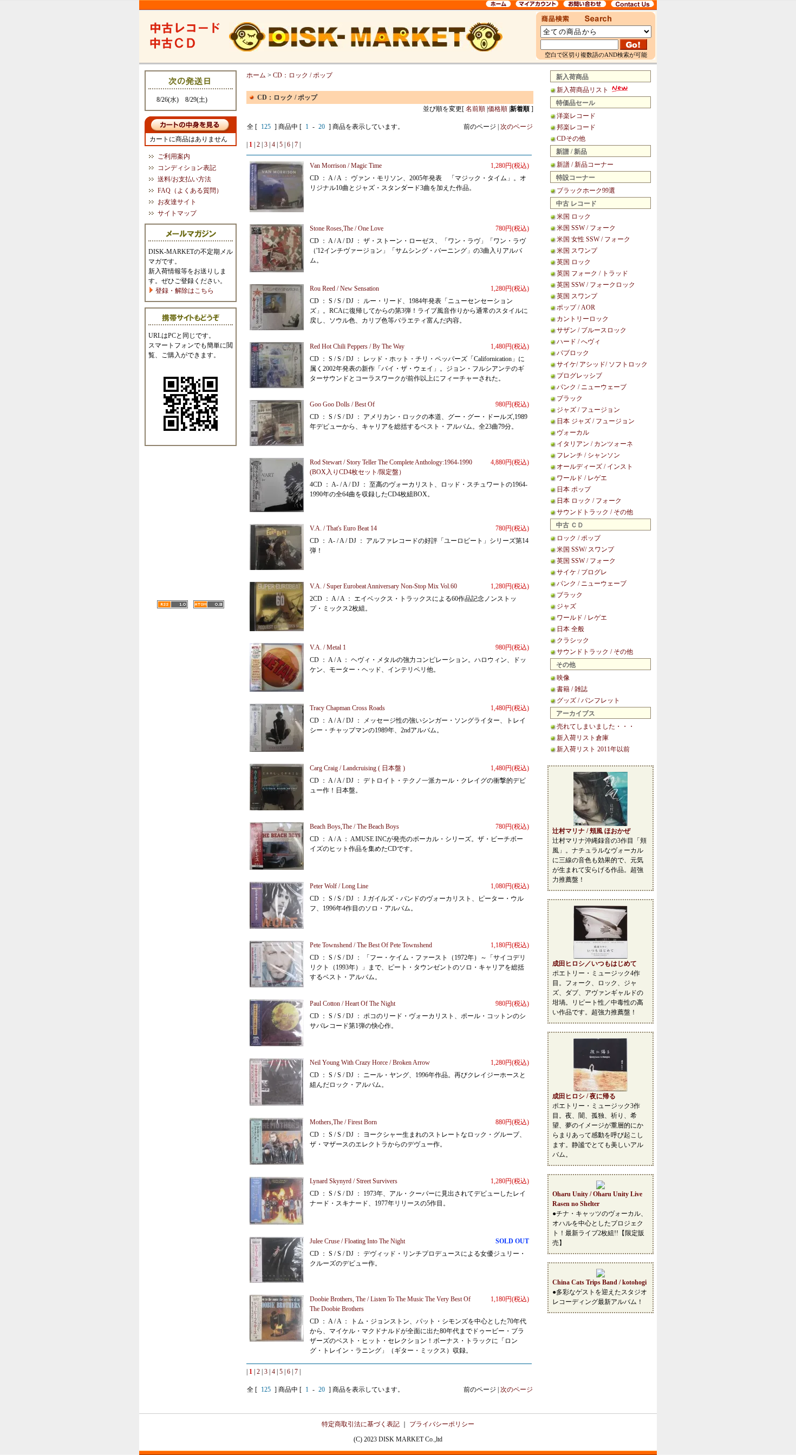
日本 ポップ (574, 489)
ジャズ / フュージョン (588, 410)
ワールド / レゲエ (582, 478)
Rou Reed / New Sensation (344, 288)
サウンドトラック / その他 (595, 512)
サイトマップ (177, 213)
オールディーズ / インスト (595, 466)
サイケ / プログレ (582, 572)
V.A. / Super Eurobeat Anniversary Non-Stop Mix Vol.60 (383, 586)
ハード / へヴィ (579, 341)
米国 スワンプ (577, 250)
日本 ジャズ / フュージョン (596, 421)
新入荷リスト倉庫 (583, 738)
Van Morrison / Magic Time (346, 165)
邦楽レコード (576, 127)
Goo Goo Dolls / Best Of (342, 404)
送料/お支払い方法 (184, 179)
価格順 (497, 109)
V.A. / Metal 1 (328, 647)
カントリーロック (583, 319)
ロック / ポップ (579, 538)
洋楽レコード (576, 116)
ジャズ (566, 606)
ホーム (256, 75)
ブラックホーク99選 (586, 190)
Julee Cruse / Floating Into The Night (357, 1241)
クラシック (573, 640)
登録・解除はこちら (184, 290)
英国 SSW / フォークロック (596, 285)
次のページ (516, 126)
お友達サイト (177, 202)
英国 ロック (574, 262)
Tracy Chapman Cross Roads (347, 708)
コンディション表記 (187, 168)
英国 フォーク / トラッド (592, 273)
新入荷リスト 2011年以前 (593, 749)
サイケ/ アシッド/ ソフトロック (602, 364)
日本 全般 (570, 629)
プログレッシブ (579, 375)
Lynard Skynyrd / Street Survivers (353, 1181)
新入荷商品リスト (583, 90)
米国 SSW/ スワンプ (585, 549)
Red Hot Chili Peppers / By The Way (357, 346)
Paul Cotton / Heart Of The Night (352, 1003)
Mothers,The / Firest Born (343, 1122)
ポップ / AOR (576, 307)
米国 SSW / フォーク (586, 228)
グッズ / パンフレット (588, 700)
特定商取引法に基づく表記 (361, 1424)
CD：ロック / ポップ (302, 75)
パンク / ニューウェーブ (592, 387)
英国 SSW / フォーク (586, 561)
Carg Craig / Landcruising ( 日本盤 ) (357, 768)
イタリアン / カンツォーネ (595, 444)
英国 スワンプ (577, 296)
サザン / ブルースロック (592, 330)
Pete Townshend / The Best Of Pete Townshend (371, 945)
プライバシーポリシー (441, 1424)
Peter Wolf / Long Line (339, 886)
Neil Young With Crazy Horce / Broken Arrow (370, 1062)
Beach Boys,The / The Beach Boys (354, 826)
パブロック (573, 353)
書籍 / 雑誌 (572, 689)
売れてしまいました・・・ (596, 726)
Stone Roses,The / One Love (346, 228)
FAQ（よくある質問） (190, 190)
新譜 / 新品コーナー (585, 164)
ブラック (570, 398)
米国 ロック (574, 216)
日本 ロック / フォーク (589, 500)
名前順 (475, 109)
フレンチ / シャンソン (588, 455)
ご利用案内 (174, 156)
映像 (563, 677)
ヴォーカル (573, 432)
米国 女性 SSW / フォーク (593, 239)
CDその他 (571, 138)
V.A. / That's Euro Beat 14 (343, 528)
